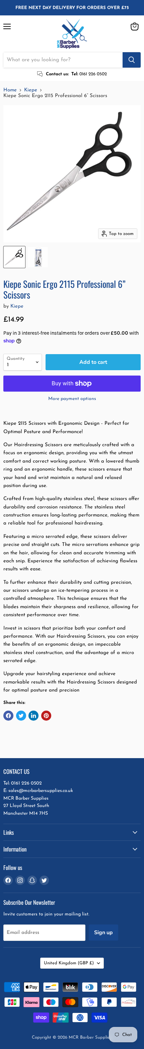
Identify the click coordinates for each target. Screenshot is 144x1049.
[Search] (132, 60)
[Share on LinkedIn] (33, 716)
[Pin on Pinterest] (46, 716)
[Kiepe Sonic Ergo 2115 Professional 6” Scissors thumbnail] (14, 257)
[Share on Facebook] (8, 716)
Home (10, 90)
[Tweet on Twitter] (21, 716)
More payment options (72, 398)
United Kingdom (69, 963)
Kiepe (30, 90)
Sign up (103, 932)
